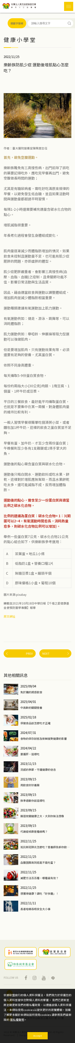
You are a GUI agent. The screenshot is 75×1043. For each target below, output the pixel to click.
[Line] (53, 977)
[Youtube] (43, 977)
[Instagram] (34, 977)
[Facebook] (26, 977)
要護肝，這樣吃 (30, 754)
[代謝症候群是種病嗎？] (11, 828)
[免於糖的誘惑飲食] (11, 689)
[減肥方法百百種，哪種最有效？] (11, 875)
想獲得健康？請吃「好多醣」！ (39, 893)
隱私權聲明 (17, 1019)
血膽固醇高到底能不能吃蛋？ (38, 862)
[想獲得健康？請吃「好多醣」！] (11, 890)
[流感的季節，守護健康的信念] (11, 766)
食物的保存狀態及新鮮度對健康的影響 (43, 738)
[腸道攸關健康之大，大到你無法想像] (11, 813)
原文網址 (9, 616)
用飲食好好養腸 (30, 785)
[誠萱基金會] (54, 952)
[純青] (21, 964)
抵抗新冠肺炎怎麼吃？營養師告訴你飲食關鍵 (45, 847)
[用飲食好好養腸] (11, 782)
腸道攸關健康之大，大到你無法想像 (42, 816)
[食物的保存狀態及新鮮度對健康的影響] (11, 735)
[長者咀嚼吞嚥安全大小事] (11, 906)
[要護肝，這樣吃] (11, 751)
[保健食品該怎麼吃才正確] (11, 720)
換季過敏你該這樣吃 (32, 800)
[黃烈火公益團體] (21, 952)
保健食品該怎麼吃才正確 (35, 723)
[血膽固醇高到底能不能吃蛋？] (11, 859)
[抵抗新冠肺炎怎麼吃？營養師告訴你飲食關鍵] (11, 844)
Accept (37, 1035)
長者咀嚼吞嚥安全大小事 (35, 909)
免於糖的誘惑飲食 (31, 692)
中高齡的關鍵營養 (31, 707)
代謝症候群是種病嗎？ (34, 831)
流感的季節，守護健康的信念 (38, 769)
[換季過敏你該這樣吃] (11, 797)
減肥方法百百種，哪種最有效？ (39, 878)
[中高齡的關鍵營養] (11, 704)
